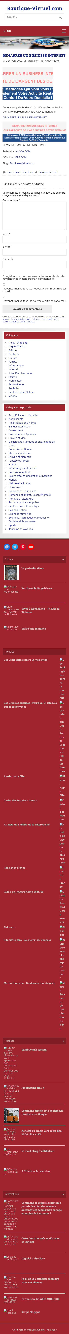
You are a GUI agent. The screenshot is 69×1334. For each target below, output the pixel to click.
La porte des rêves (32, 568)
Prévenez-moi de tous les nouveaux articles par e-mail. (34, 301)
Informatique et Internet (23, 468)
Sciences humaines (20, 513)
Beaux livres (16, 430)
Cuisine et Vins (17, 437)
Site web (8, 259)
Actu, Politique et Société (23, 415)
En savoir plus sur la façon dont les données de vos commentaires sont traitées (34, 319)
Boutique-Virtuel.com (34, 8)
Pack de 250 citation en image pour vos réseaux (40, 1280)
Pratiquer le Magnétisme (36, 588)
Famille (13, 361)
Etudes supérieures (20, 453)
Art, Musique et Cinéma (22, 422)
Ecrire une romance (33, 628)
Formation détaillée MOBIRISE (40, 1299)
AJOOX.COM (23, 151)
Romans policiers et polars (24, 502)
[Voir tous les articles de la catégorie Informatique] (62, 1194)
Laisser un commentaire (20, 172)
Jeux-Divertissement (21, 373)
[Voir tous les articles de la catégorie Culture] (62, 559)
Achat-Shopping (18, 342)
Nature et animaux (19, 483)
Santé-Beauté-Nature (21, 392)
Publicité (14, 388)
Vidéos (13, 396)
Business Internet (48, 172)
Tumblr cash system (34, 1049)
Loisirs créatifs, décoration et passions (30, 475)
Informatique (16, 365)
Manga (13, 479)
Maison (13, 377)
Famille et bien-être (20, 456)
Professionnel (16, 384)
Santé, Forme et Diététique (24, 506)
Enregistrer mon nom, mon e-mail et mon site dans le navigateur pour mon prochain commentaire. (33, 277)
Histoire (13, 464)
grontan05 (33, 60)
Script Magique (30, 1312)
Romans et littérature (21, 498)
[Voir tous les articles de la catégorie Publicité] (62, 1041)
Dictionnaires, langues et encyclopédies (32, 441)
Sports (12, 525)
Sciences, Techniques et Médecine (29, 517)
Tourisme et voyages (21, 529)
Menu (7, 31)
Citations (14, 354)
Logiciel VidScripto (33, 1258)
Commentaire (11, 200)
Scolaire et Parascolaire (22, 521)
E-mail (7, 247)
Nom (6, 234)
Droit (11, 445)
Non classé (15, 380)
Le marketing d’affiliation (37, 1151)
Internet (13, 369)
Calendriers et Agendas (22, 434)
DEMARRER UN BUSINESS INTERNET (25, 117)
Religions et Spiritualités (22, 491)
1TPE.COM (20, 157)
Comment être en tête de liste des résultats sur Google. (42, 1112)
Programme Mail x (32, 1087)
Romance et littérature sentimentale (30, 494)
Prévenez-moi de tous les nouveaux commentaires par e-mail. (34, 289)
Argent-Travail (52, 60)
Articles (13, 350)
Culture (13, 358)
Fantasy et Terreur (19, 460)
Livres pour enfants (20, 472)
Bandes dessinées (19, 426)
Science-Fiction (18, 510)
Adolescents (16, 418)
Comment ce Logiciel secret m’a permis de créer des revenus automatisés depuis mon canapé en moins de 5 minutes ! (41, 1208)
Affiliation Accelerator (35, 1171)
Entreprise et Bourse (20, 449)
